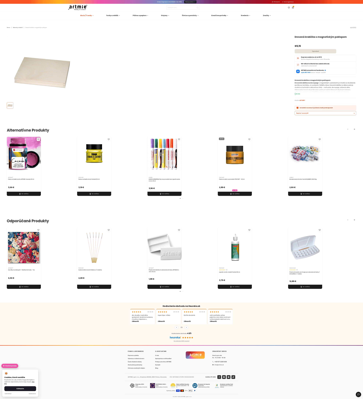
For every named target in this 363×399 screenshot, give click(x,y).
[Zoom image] (43, 72)
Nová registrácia (289, 2)
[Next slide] (354, 129)
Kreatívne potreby (218, 15)
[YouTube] (228, 377)
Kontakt (157, 365)
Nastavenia (32, 393)
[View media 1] (10, 105)
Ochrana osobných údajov (136, 368)
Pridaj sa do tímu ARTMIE (163, 361)
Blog (156, 368)
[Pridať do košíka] (24, 194)
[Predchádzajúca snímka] (10, 156)
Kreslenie (244, 15)
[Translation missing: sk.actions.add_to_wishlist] (38, 139)
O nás (157, 355)
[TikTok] (233, 377)
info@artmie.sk (219, 365)
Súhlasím (20, 389)
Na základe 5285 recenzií (181, 341)
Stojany (164, 15)
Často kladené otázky (135, 361)
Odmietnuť (8, 393)
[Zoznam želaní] (289, 7)
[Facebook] (219, 377)
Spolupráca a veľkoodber (163, 358)
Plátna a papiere (139, 15)
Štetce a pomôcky (189, 15)
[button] (181, 198)
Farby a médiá (112, 15)
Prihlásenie (277, 2)
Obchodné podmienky (135, 365)
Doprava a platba (133, 355)
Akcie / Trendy (86, 15)
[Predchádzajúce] (176, 327)
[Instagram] (224, 377)
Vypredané (315, 51)
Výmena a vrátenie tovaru (136, 358)
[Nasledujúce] (186, 327)
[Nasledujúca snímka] (37, 156)
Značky (266, 15)
